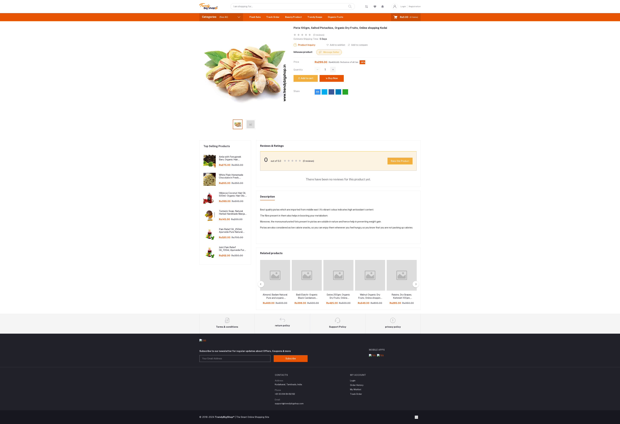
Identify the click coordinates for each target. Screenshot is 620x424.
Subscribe (290, 358)
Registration (415, 6)
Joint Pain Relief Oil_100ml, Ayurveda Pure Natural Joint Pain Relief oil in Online (232, 249)
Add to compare (359, 45)
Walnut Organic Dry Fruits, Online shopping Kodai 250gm (370, 296)
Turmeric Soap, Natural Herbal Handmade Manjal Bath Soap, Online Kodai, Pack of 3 (232, 212)
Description (267, 196)
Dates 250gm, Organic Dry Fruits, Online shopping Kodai (338, 296)
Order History (356, 385)
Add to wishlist (337, 45)
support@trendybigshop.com (289, 403)
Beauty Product (293, 17)
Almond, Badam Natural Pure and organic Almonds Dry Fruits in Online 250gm (275, 296)
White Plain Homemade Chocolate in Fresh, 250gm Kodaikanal (231, 176)
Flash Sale (255, 17)
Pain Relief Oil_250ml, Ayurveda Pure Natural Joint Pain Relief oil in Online (231, 230)
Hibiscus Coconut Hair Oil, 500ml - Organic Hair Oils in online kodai (233, 194)
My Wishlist (355, 389)
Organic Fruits (335, 17)
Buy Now (333, 78)
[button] (382, 6)
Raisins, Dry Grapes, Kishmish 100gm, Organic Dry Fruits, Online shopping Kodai (401, 296)
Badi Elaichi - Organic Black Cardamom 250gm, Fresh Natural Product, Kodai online (306, 296)
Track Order (272, 17)
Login (403, 6)
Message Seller (331, 52)
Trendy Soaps (314, 17)
